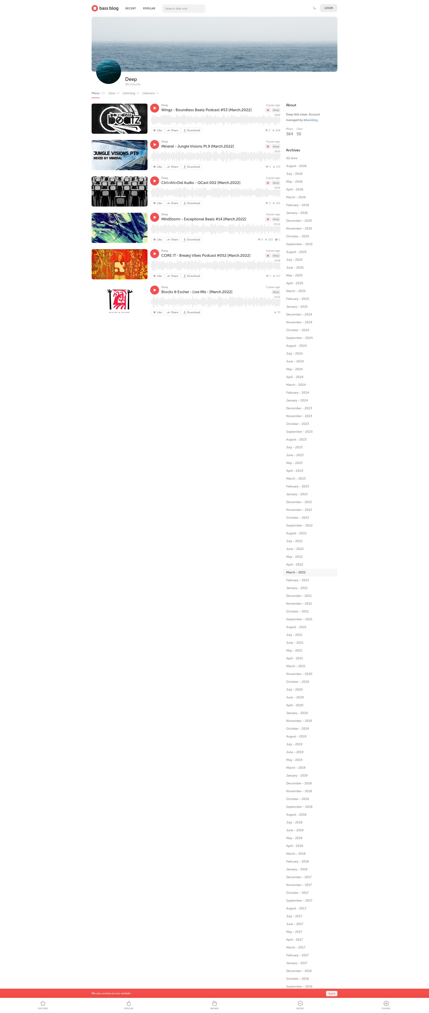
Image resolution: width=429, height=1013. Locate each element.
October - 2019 (297, 729)
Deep (131, 79)
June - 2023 (295, 455)
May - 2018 (294, 838)
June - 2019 (294, 752)
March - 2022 (296, 572)
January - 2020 (297, 713)
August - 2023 (296, 439)
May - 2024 (294, 369)
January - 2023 (297, 494)
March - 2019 (295, 768)
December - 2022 (299, 502)
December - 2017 (299, 877)
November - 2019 (299, 721)
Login (328, 8)
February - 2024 (297, 393)
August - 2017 (296, 908)
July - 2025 (294, 260)
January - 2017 (296, 963)
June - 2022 (295, 549)
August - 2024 (296, 346)
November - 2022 (299, 510)
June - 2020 (295, 697)
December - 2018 (299, 783)
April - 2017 (294, 940)
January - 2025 (297, 307)
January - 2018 (296, 869)
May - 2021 (294, 650)
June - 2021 (294, 643)
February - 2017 (297, 955)
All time (291, 158)
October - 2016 (297, 979)
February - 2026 (297, 205)
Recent (130, 8)
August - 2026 (296, 166)
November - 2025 (299, 228)
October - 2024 (297, 330)
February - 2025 (297, 299)
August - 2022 (296, 533)
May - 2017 (294, 932)
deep (276, 110)
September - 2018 (299, 807)
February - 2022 (297, 580)
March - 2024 (296, 385)
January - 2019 (296, 775)
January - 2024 (297, 400)
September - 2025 (299, 244)
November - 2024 (299, 322)
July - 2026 (294, 174)
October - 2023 (297, 424)
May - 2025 (294, 275)
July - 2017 (294, 916)
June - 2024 (295, 361)
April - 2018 (294, 846)
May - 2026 (294, 182)
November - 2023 (299, 416)
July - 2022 (294, 541)
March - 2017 (295, 947)
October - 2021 (297, 611)
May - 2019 (294, 760)
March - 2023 (296, 478)
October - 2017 (297, 893)
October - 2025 (297, 236)
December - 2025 (299, 221)
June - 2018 (294, 830)
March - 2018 (295, 854)
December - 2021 (299, 596)
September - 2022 (299, 525)
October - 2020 (297, 682)
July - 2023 (294, 447)
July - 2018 (294, 822)
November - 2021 (299, 604)
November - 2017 (299, 885)
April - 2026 (294, 189)
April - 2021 (294, 658)
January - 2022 (297, 588)
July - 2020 (294, 689)
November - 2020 (299, 674)
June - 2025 (295, 267)
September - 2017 (299, 900)
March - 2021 (295, 666)
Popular (149, 8)
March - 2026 (296, 197)
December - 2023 (299, 408)
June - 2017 (294, 924)
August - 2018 (296, 815)
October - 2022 (297, 518)
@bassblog (310, 120)
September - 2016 (299, 986)
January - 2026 (297, 213)
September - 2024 (299, 338)
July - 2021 (294, 635)
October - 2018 (297, 799)
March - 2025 (296, 291)
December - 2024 (299, 314)
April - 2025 (294, 283)
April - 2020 (294, 705)
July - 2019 (294, 744)
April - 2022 (294, 564)
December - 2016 (299, 971)
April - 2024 (294, 377)
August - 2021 (296, 627)
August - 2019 (296, 736)
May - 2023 (294, 463)
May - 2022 (294, 557)
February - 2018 (297, 861)
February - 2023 (297, 486)
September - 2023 (299, 432)
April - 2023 (294, 471)
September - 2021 (299, 619)
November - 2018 (299, 791)
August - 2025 (296, 252)
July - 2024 (294, 353)
